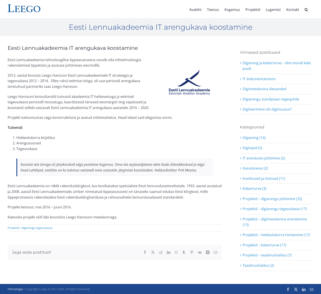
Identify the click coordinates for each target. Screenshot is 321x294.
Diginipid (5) (252, 147)
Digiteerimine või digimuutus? (267, 109)
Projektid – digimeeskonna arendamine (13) (275, 222)
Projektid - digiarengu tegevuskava (30, 228)
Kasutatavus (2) (255, 168)
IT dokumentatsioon (259, 78)
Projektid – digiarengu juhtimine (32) (272, 198)
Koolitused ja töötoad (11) (264, 178)
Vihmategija (15, 289)
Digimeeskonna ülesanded (264, 88)
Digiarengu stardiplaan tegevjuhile (271, 99)
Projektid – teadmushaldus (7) (267, 255)
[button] (306, 9)
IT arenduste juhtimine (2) (264, 158)
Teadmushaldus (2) (258, 265)
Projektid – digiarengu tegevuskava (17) (275, 208)
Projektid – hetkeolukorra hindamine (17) (276, 234)
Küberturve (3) (254, 188)
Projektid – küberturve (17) (264, 245)
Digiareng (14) (254, 137)
